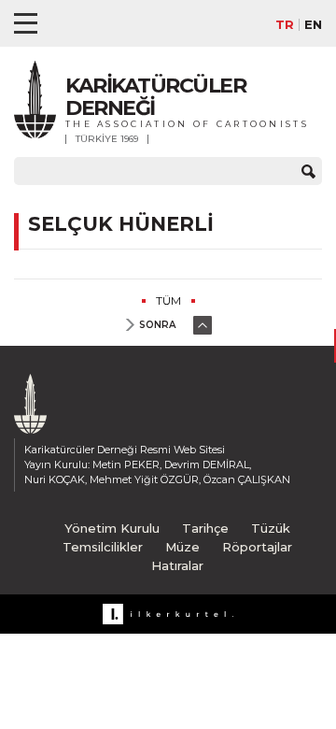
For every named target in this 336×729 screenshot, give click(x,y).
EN (313, 25)
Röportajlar (257, 546)
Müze (182, 546)
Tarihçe (205, 528)
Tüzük (270, 528)
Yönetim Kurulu (112, 528)
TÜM (168, 300)
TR (284, 25)
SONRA (157, 325)
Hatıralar (177, 565)
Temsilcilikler (103, 546)
